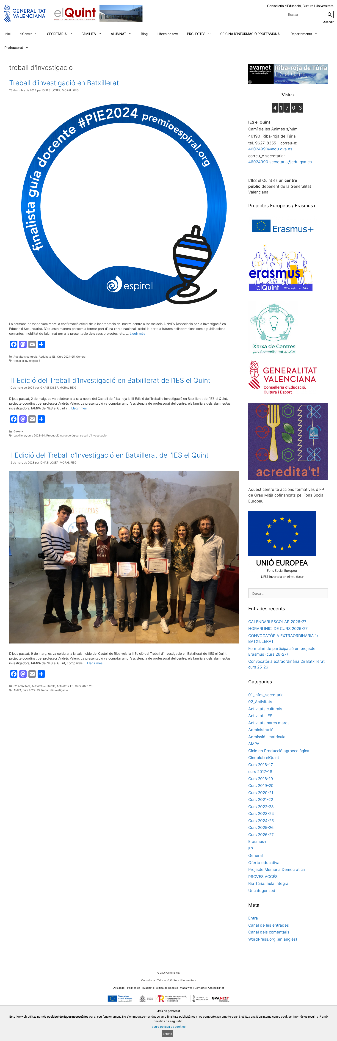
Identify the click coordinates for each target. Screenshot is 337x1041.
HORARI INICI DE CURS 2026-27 (278, 628)
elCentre (26, 34)
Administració (260, 729)
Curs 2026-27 (261, 834)
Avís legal (119, 987)
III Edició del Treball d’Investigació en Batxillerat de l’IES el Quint (109, 380)
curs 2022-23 (31, 690)
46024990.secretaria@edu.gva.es (280, 162)
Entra (253, 918)
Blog (144, 34)
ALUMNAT (118, 34)
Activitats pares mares (269, 723)
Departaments (301, 34)
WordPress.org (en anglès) (272, 939)
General (81, 356)
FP (250, 848)
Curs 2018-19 (260, 778)
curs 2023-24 (36, 435)
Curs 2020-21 (260, 792)
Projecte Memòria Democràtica (276, 869)
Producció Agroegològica (62, 435)
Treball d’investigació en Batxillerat (64, 83)
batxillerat (20, 435)
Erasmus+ (257, 841)
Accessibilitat (216, 987)
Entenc (167, 1033)
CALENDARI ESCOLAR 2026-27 (277, 621)
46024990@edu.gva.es (270, 149)
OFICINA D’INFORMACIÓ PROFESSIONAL (251, 34)
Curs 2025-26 (261, 827)
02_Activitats (22, 686)
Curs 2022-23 (84, 686)
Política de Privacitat (139, 987)
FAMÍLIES (89, 34)
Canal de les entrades (268, 925)
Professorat (14, 48)
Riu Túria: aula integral (268, 883)
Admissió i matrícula (266, 736)
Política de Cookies (166, 987)
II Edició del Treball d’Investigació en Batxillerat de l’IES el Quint (109, 455)
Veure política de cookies (168, 1026)
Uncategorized (261, 890)
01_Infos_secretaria (266, 695)
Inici (8, 34)
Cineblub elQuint (263, 757)
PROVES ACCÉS (263, 876)
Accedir (328, 22)
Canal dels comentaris (268, 932)
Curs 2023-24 (261, 813)
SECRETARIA (57, 34)
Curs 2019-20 (260, 785)
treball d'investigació (27, 360)
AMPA (17, 690)
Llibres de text (167, 34)
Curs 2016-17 (260, 764)
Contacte (200, 987)
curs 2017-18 (260, 771)
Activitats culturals (25, 356)
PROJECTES (196, 34)
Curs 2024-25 (66, 356)
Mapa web (186, 987)
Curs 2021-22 (260, 799)
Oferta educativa (263, 862)
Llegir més (137, 333)
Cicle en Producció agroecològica (278, 750)
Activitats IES (47, 356)
